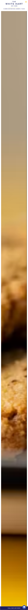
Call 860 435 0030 (14, 608)
